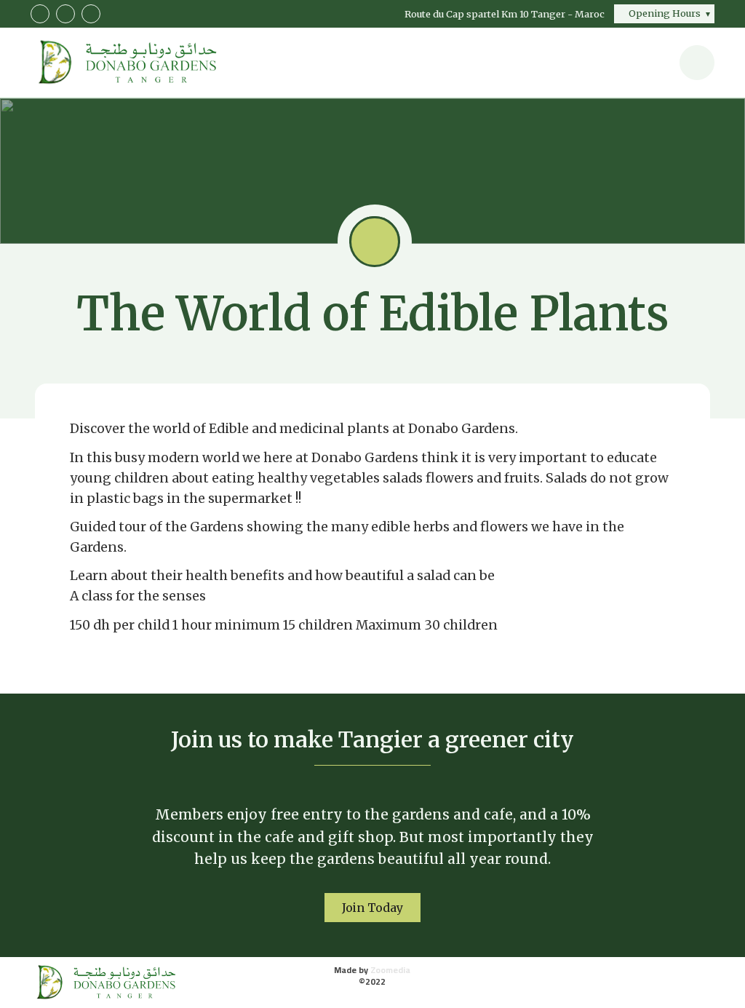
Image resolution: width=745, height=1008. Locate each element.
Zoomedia (390, 969)
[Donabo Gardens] (104, 982)
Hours (665, 13)
